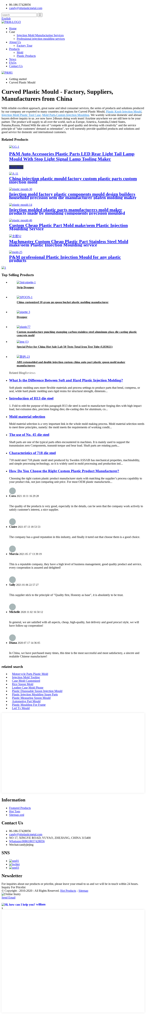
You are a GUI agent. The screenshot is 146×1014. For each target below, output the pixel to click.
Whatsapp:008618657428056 (27, 841)
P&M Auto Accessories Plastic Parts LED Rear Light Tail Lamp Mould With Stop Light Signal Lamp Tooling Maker (71, 156)
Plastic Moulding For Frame (29, 704)
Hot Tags (14, 811)
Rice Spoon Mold (22, 684)
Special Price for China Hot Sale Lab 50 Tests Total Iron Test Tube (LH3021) (65, 346)
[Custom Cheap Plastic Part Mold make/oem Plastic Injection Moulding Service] (20, 220)
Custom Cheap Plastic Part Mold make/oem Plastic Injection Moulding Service (68, 227)
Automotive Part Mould (26, 701)
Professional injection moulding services (41, 38)
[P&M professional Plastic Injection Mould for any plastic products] (15, 252)
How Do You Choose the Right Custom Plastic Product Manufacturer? (64, 471)
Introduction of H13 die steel (31, 398)
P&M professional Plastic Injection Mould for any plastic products (65, 259)
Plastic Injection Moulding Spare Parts (35, 694)
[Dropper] (23, 312)
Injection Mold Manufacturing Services (40, 35)
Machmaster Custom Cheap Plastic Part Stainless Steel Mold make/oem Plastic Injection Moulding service (68, 243)
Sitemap (83, 890)
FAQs (12, 62)
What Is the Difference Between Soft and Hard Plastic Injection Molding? (66, 380)
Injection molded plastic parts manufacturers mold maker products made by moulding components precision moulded (67, 211)
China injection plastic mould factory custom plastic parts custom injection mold (73, 180)
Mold (20, 52)
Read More (16, 167)
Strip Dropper (25, 287)
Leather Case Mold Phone (27, 687)
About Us (15, 42)
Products (14, 49)
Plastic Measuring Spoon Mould (31, 697)
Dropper (22, 317)
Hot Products (68, 890)
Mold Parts (48, 115)
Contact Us (16, 66)
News (12, 59)
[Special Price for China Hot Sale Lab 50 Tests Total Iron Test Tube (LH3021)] (23, 341)
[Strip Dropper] (26, 282)
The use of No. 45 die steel (29, 435)
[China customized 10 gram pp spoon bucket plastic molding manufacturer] (25, 297)
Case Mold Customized (26, 680)
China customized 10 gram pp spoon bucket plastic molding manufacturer (63, 302)
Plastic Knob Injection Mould (123, 111)
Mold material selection (27, 417)
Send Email (8, 897)
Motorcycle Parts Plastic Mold (30, 673)
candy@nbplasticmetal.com (25, 834)
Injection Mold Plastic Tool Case (21, 115)
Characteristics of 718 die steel (32, 453)
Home (13, 28)
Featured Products (20, 808)
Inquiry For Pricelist (13, 887)
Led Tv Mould (21, 708)
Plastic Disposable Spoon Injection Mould (37, 691)
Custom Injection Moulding (72, 115)
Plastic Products (26, 55)
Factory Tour (24, 45)
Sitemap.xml (16, 814)
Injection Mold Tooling (26, 677)
